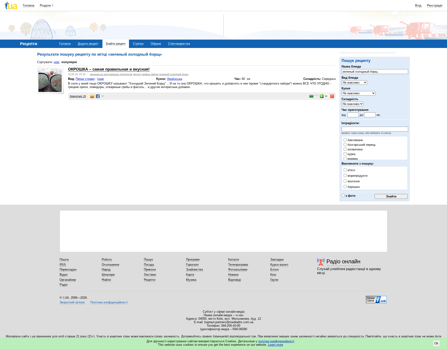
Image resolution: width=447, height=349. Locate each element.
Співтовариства (179, 43)
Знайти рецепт (115, 43)
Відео (64, 274)
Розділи (45, 5)
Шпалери (108, 274)
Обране (156, 43)
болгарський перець (361, 144)
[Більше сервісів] (103, 96)
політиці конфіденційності (276, 341)
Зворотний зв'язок (72, 302)
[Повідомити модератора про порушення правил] (332, 96)
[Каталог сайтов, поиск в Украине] (376, 298)
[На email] (92, 96)
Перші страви (85, 79)
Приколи (150, 269)
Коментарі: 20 (78, 96)
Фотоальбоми (237, 269)
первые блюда (150, 74)
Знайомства (194, 269)
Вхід (418, 5)
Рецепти (149, 279)
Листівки (150, 274)
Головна (28, 5)
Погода (149, 264)
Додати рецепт (88, 43)
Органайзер (68, 279)
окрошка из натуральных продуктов (111, 74)
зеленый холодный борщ (173, 74)
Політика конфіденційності (109, 302)
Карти (190, 274)
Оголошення (110, 264)
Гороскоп (192, 264)
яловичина (354, 149)
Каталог (233, 259)
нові (56, 62)
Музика (191, 279)
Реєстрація (434, 5)
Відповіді (234, 279)
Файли (106, 279)
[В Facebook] (98, 96)
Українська (174, 79)
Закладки (277, 259)
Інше (100, 79)
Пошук (148, 259)
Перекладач (68, 269)
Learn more (275, 344)
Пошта (64, 259)
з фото (350, 195)
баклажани (355, 140)
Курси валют (279, 264)
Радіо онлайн (343, 261)
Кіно (273, 274)
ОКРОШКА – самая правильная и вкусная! (109, 69)
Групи (274, 279)
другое (137, 74)
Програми (193, 259)
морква (352, 158)
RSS (63, 264)
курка (351, 154)
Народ (106, 269)
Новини (233, 274)
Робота (107, 259)
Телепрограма (238, 264)
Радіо (64, 284)
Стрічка (138, 43)
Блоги (274, 269)
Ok (436, 343)
